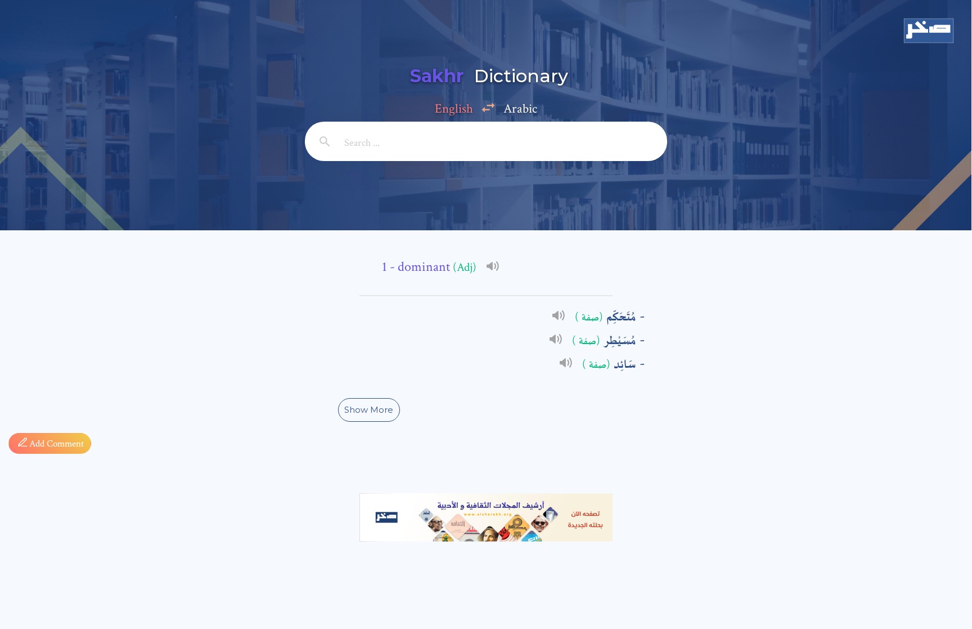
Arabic (520, 108)
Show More (368, 409)
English (454, 108)
